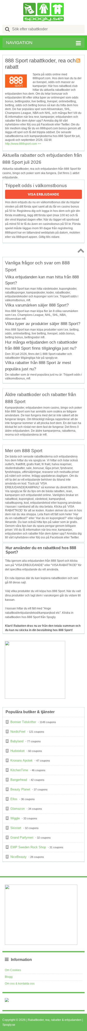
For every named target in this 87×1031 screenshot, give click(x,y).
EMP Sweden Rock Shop (28, 847)
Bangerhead (18, 780)
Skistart (15, 828)
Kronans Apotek (21, 760)
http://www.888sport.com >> (23, 143)
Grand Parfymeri (21, 837)
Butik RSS (78, 61)
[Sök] (7, 29)
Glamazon (17, 808)
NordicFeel (17, 731)
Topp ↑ (80, 250)
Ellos (13, 799)
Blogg (9, 977)
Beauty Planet (20, 789)
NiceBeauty (18, 857)
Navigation (19, 42)
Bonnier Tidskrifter (23, 722)
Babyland (16, 741)
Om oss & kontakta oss (20, 983)
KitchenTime (19, 770)
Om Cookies (13, 970)
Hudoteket (17, 751)
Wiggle (15, 818)
